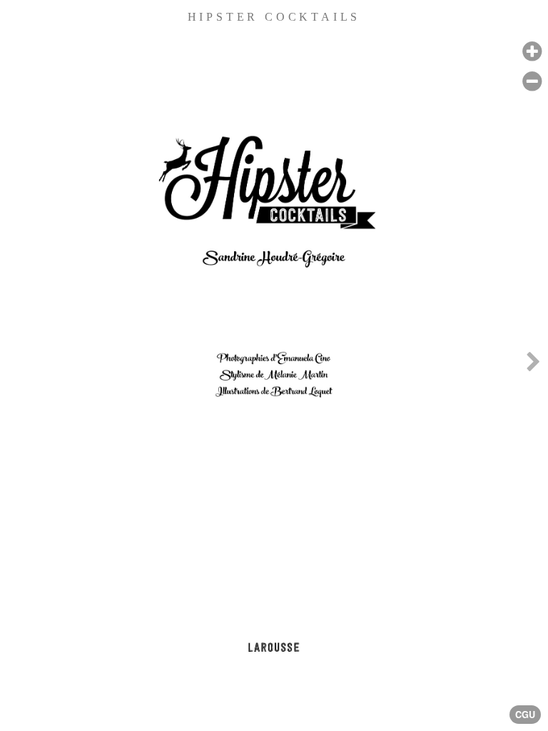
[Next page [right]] (533, 365)
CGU (525, 714)
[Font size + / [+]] (532, 52)
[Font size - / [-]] (532, 82)
